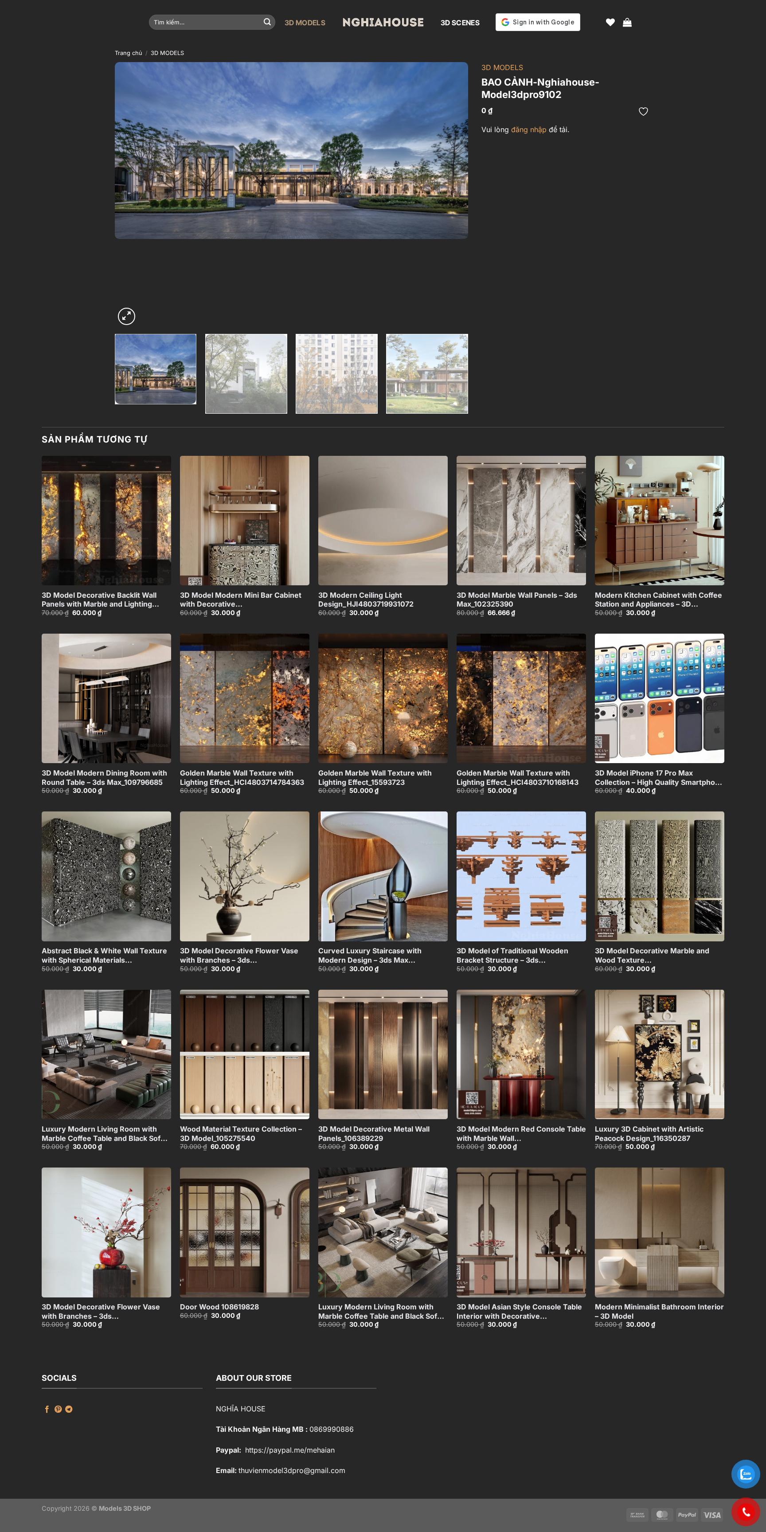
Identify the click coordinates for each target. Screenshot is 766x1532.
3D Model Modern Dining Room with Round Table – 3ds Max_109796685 (104, 777)
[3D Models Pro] (383, 22)
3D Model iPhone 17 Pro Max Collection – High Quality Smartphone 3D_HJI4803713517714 (659, 777)
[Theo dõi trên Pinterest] (58, 1410)
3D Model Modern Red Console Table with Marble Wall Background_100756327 (521, 1134)
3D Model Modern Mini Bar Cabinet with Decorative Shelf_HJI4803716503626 (240, 600)
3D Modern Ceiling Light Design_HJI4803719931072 (366, 600)
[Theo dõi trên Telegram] (68, 1410)
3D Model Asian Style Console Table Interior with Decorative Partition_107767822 (519, 1311)
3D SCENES (460, 22)
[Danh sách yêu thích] (610, 22)
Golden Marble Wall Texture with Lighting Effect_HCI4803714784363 (242, 777)
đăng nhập (529, 129)
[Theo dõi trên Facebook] (47, 1410)
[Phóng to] (126, 316)
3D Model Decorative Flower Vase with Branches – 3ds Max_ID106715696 (239, 955)
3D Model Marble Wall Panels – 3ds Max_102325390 (517, 600)
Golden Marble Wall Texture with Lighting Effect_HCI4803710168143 (517, 777)
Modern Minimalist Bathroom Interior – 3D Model (659, 1311)
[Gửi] (267, 22)
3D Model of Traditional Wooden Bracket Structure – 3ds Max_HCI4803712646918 (512, 955)
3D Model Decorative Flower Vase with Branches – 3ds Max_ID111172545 (101, 1311)
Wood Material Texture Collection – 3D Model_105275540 (241, 1134)
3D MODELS (305, 22)
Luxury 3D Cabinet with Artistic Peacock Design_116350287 (649, 1134)
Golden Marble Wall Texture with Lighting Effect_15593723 (375, 777)
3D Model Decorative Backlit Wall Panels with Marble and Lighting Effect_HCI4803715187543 (99, 600)
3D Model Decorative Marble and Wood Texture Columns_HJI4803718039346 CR (653, 955)
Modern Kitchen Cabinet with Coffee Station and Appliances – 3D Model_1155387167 (658, 600)
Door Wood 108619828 (219, 1306)
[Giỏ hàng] (627, 22)
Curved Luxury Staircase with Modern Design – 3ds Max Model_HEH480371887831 (370, 955)
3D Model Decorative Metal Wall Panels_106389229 (374, 1134)
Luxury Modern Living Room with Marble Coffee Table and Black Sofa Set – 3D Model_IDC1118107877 (103, 1134)
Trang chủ (128, 53)
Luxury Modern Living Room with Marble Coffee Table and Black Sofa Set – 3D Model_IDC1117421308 (379, 1311)
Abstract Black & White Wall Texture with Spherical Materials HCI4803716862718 (104, 955)
